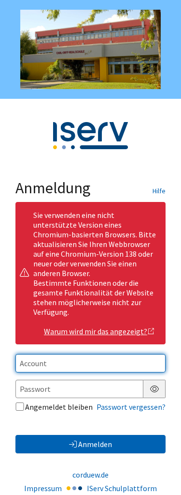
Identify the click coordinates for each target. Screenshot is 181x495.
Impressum (43, 488)
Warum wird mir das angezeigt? (95, 331)
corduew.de (90, 475)
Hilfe (159, 190)
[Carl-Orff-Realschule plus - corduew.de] (90, 49)
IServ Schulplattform (122, 488)
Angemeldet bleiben (59, 407)
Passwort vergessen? (131, 407)
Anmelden (95, 444)
